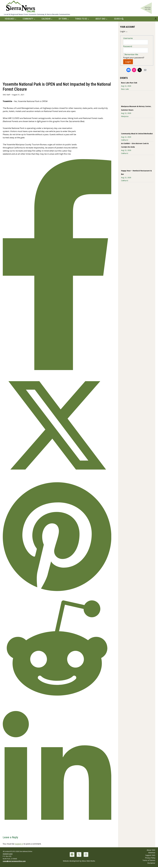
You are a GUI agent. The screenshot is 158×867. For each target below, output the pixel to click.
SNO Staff (6, 95)
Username (128, 38)
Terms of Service (149, 860)
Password (127, 46)
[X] (79, 854)
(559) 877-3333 (7, 854)
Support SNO (150, 855)
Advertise (151, 852)
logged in (19, 843)
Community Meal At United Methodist (137, 133)
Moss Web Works (88, 861)
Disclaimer (151, 863)
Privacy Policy (150, 858)
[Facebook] (72, 854)
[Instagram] (86, 854)
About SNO (151, 850)
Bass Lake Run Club (129, 83)
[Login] (156, 18)
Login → (124, 31)
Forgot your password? (133, 57)
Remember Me (131, 54)
